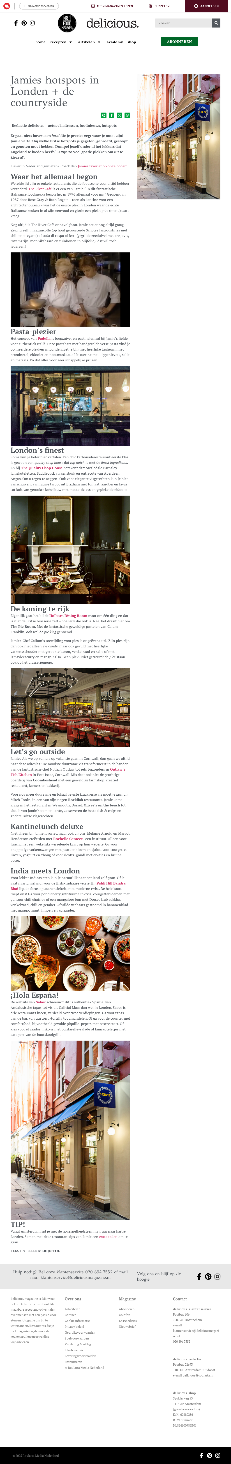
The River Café (40, 188)
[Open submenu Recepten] (70, 42)
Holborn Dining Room (68, 615)
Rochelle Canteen (68, 838)
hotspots (109, 125)
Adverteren (72, 1309)
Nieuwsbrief (127, 1326)
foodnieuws (90, 125)
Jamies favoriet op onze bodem (102, 166)
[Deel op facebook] (111, 115)
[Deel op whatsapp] (127, 115)
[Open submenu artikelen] (99, 42)
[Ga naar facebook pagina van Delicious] (15, 23)
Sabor (41, 1002)
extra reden (108, 1236)
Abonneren (126, 1309)
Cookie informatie (77, 1321)
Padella (44, 338)
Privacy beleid (74, 1326)
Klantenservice (75, 1350)
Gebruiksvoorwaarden (80, 1332)
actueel (54, 125)
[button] (206, 6)
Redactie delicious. (28, 125)
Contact (70, 1315)
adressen (70, 125)
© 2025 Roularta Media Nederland (35, 1455)
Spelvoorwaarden (77, 1338)
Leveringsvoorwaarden (80, 1356)
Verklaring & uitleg (78, 1344)
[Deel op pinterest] (103, 115)
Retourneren (73, 1362)
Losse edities (128, 1321)
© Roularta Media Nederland (84, 1367)
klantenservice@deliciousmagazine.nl (76, 1277)
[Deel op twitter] (119, 115)
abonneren (179, 41)
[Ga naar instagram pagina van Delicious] (31, 23)
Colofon (124, 1315)
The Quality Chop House (42, 467)
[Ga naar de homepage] (67, 23)
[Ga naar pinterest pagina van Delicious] (23, 23)
